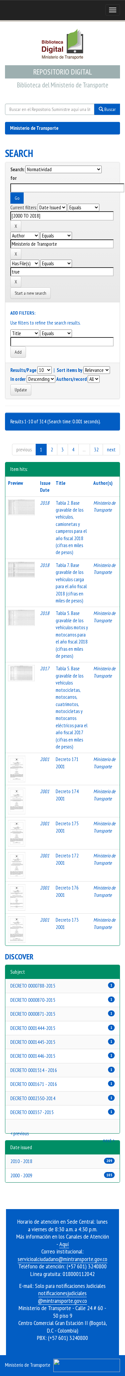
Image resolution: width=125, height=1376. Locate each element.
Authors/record (71, 379)
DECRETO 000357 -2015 (32, 1112)
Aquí (64, 1244)
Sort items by (69, 370)
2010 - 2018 (21, 1161)
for (13, 178)
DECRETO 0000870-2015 (32, 1000)
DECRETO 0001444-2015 (32, 1028)
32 (96, 449)
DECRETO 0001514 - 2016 (33, 1070)
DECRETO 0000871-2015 (32, 1014)
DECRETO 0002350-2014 (32, 1098)
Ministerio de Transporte (34, 128)
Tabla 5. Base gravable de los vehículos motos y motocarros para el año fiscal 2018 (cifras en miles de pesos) (72, 634)
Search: (17, 169)
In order (18, 379)
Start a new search (30, 293)
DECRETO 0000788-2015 (32, 986)
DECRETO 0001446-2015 (32, 1056)
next (111, 449)
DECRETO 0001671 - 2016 (33, 1084)
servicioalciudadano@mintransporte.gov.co (62, 1259)
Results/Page (23, 370)
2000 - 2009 (21, 1175)
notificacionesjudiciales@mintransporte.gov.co (62, 1296)
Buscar (109, 109)
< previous (19, 1133)
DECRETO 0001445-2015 (32, 1042)
